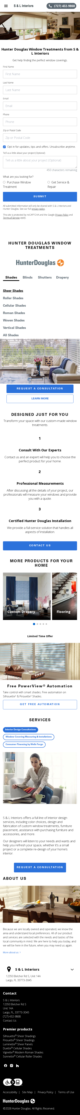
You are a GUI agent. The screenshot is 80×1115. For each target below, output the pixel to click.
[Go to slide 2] (37, 624)
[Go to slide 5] (46, 624)
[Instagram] (11, 1065)
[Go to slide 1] (34, 624)
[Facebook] (5, 1065)
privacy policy (38, 208)
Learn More (40, 399)
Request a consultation (40, 867)
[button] (6, 6)
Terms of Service (11, 217)
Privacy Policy (61, 214)
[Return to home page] (23, 6)
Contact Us (40, 545)
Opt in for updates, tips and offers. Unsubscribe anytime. (41, 146)
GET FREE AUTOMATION (40, 704)
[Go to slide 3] (40, 624)
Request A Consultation (40, 389)
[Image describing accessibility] (13, 1082)
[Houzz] (17, 1065)
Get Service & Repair (58, 184)
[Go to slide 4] (43, 624)
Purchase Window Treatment (17, 184)
